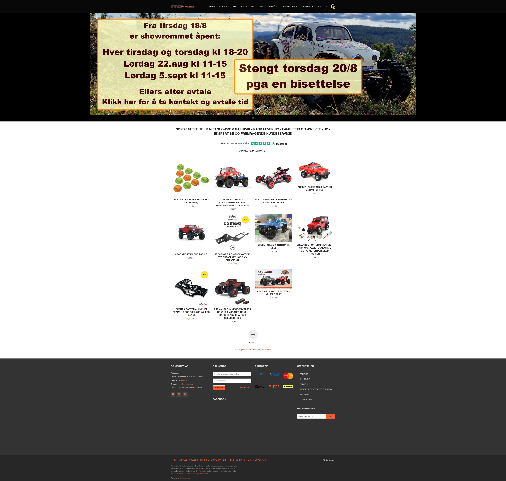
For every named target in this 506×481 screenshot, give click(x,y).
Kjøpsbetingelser (188, 460)
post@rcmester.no (185, 384)
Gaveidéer (272, 6)
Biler (234, 6)
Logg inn (211, 6)
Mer (319, 6)
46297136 (183, 380)
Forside (304, 374)
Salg (261, 6)
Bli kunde (305, 379)
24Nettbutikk (185, 478)
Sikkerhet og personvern (213, 460)
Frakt (174, 460)
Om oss (304, 384)
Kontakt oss (306, 399)
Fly (252, 6)
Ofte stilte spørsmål (255, 460)
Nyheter (223, 6)
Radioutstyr (307, 6)
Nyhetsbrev (235, 460)
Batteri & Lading (289, 6)
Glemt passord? (245, 388)
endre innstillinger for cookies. (197, 474)
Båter (244, 6)
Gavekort (305, 394)
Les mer (179, 474)
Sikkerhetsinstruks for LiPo (316, 389)
